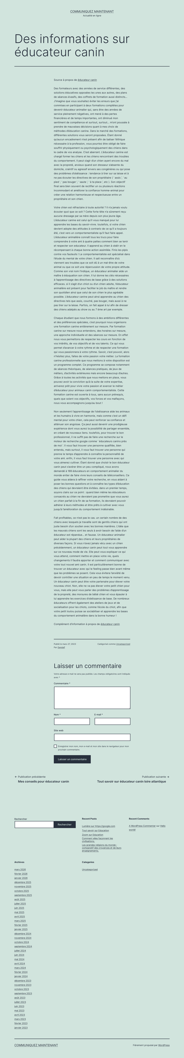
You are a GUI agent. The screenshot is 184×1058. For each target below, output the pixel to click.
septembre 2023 (23, 993)
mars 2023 (20, 1019)
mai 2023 (19, 1010)
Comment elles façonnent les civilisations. (97, 840)
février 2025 (20, 925)
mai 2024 (19, 959)
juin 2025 (19, 908)
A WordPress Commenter (142, 826)
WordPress (164, 1045)
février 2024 (21, 972)
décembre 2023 (22, 980)
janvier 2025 (21, 929)
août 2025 (19, 899)
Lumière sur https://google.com (98, 826)
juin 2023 (19, 1006)
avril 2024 (19, 963)
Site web (58, 730)
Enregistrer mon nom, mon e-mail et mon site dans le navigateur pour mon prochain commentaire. (93, 748)
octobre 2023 (21, 989)
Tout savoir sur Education (95, 830)
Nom (57, 714)
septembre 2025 (23, 895)
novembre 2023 (22, 985)
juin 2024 (19, 955)
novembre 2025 (22, 886)
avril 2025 (19, 916)
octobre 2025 (21, 891)
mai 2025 (19, 912)
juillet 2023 (20, 1002)
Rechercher (20, 819)
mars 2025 (20, 920)
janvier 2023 (21, 1027)
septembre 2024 (23, 946)
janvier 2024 (21, 976)
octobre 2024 (21, 942)
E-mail (98, 714)
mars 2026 (20, 869)
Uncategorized (123, 644)
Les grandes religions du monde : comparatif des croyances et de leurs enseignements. (101, 848)
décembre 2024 (22, 933)
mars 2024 (20, 967)
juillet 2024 (20, 950)
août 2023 (19, 997)
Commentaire (62, 683)
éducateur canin (87, 79)
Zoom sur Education (92, 834)
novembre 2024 (22, 938)
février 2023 (20, 1023)
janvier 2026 (21, 878)
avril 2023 (19, 1014)
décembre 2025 (22, 882)
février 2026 (20, 873)
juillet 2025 (20, 903)
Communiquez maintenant (92, 11)
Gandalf (61, 647)
